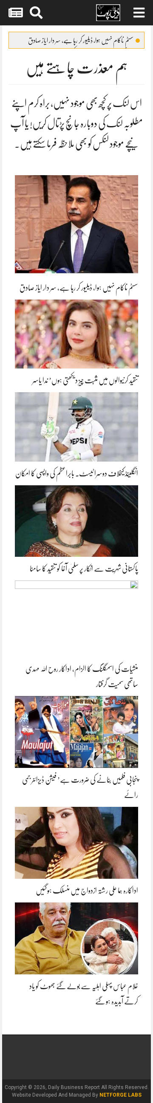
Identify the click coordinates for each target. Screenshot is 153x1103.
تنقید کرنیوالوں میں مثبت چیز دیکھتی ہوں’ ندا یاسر (85, 380)
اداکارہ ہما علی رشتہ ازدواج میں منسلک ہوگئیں (87, 890)
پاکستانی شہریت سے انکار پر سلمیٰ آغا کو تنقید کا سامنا (84, 568)
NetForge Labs (120, 1095)
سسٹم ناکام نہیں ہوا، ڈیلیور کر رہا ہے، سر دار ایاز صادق (80, 41)
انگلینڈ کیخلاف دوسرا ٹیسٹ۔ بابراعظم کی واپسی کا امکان (76, 473)
